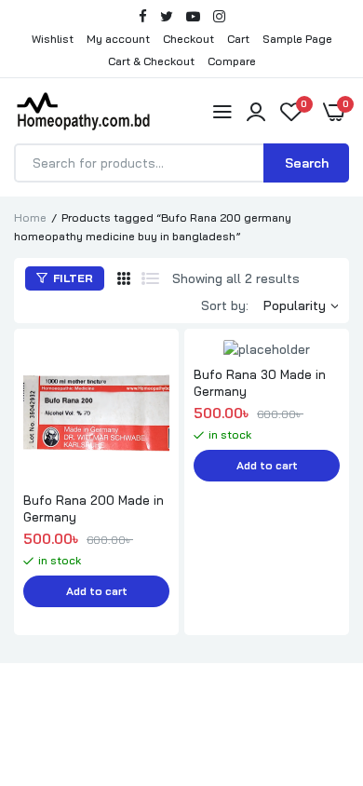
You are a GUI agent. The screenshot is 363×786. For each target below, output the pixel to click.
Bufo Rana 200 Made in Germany (93, 508)
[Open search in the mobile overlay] (181, 163)
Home (30, 217)
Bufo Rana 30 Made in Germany (260, 383)
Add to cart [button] (97, 591)
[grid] (123, 278)
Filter (71, 278)
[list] (150, 278)
